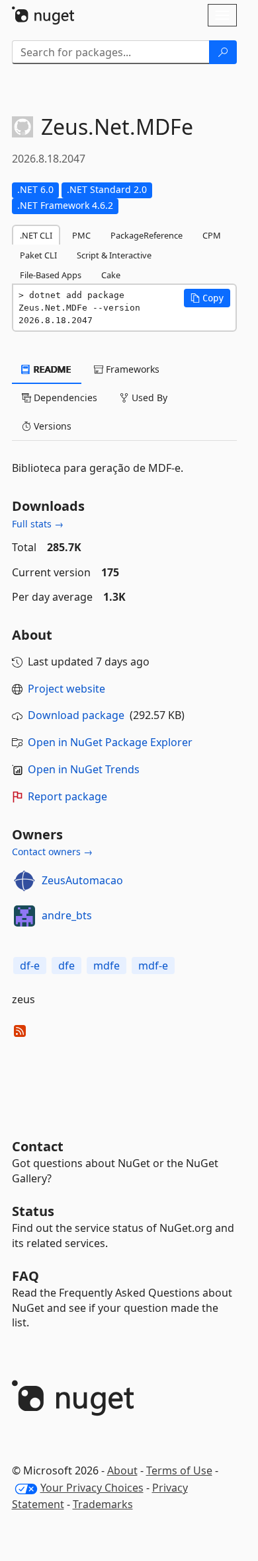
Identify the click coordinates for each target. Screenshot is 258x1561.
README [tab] (51, 369)
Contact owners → (52, 851)
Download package (76, 715)
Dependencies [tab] (64, 397)
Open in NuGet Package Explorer (110, 742)
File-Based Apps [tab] (50, 275)
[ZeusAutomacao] (24, 881)
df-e (30, 965)
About (122, 1470)
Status (33, 1211)
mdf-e (153, 965)
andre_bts (67, 915)
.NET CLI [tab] (36, 235)
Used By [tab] (148, 397)
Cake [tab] (110, 275)
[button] (207, 298)
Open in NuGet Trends (84, 769)
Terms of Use (179, 1470)
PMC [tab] (81, 235)
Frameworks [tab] (131, 369)
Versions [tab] (51, 426)
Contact (38, 1146)
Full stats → (38, 523)
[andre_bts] (24, 916)
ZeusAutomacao (82, 880)
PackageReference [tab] (146, 235)
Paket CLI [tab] (38, 255)
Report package (67, 796)
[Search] (223, 52)
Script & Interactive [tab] (114, 255)
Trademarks (103, 1504)
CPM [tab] (211, 235)
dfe (66, 965)
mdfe (106, 965)
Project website (66, 688)
